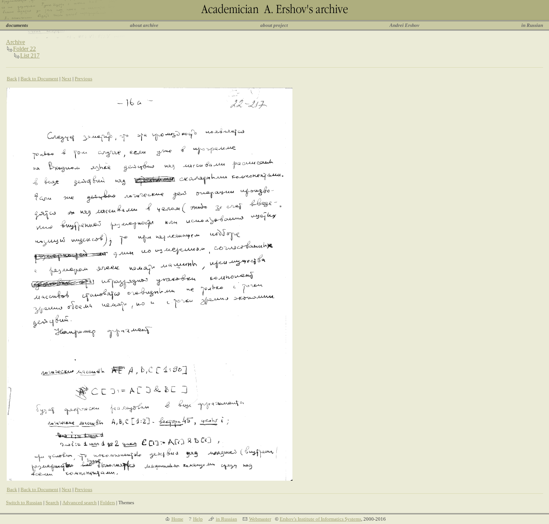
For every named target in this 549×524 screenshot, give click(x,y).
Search (52, 502)
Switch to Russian (24, 502)
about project (274, 25)
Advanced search (79, 502)
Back (12, 78)
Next (66, 78)
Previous (83, 78)
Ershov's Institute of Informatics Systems (320, 519)
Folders (107, 502)
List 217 (30, 55)
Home (177, 519)
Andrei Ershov (404, 25)
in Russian (532, 25)
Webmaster (260, 519)
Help (198, 519)
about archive (144, 25)
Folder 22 (24, 49)
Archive (15, 42)
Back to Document (39, 78)
